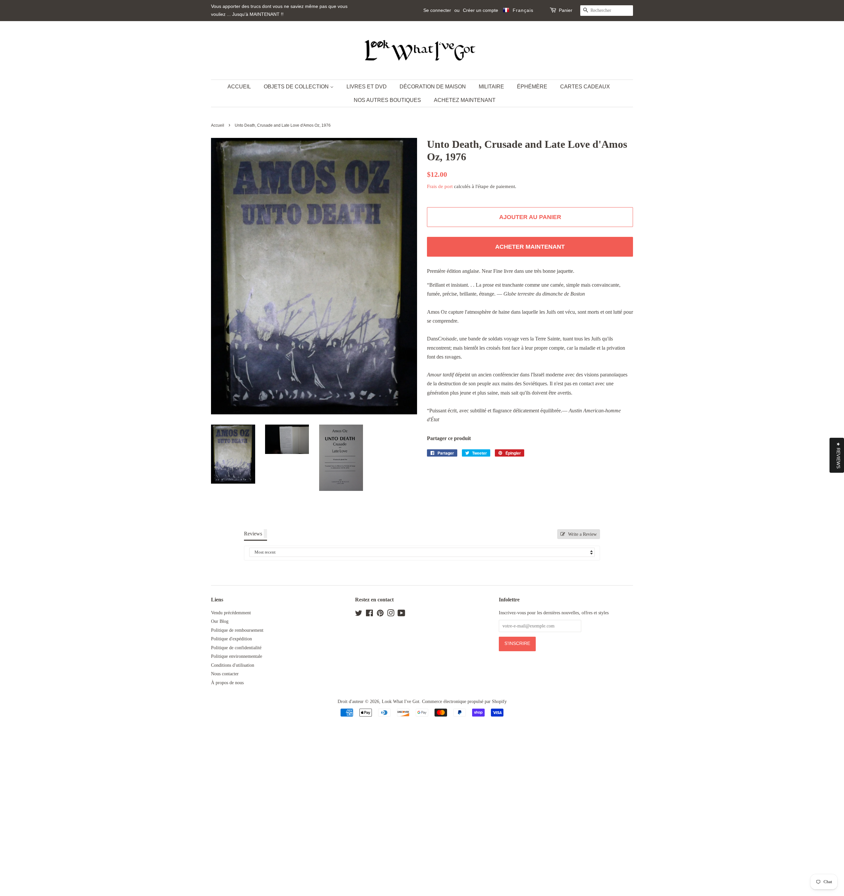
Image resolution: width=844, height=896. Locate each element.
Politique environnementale (236, 656)
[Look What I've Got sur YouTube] (401, 614)
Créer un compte (480, 10)
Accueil (239, 86)
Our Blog (219, 621)
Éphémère (532, 86)
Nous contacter (225, 673)
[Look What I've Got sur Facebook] (369, 614)
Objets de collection (297, 86)
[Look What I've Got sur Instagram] (390, 614)
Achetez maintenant (465, 100)
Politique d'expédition (231, 638)
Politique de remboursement (237, 630)
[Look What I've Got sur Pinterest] (380, 614)
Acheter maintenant (530, 246)
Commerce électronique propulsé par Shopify (464, 701)
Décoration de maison (433, 86)
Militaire (491, 86)
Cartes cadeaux (585, 86)
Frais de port (440, 186)
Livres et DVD (367, 86)
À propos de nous (227, 682)
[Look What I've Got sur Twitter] (358, 614)
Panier (565, 10)
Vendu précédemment (231, 612)
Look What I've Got (400, 701)
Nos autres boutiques (387, 100)
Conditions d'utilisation (232, 665)
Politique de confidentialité (236, 647)
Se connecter (437, 10)
